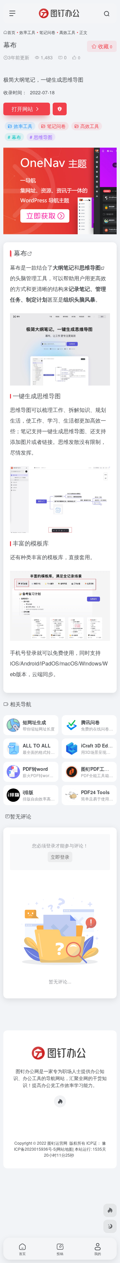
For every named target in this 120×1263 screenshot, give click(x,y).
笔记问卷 (47, 32)
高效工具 (67, 32)
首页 (11, 32)
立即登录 (60, 856)
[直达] (54, 725)
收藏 (105, 46)
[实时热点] (60, 1101)
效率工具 (27, 32)
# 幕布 (14, 137)
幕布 (20, 253)
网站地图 (65, 1149)
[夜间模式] (110, 1226)
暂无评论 (20, 816)
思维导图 (90, 267)
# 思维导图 (41, 137)
